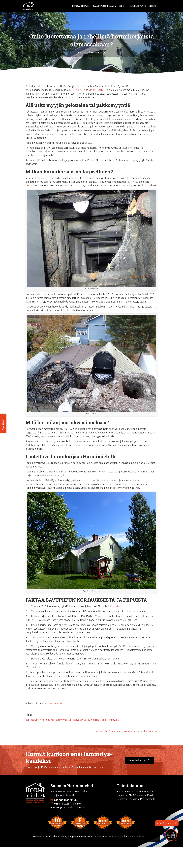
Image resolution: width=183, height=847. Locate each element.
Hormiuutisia (98, 52)
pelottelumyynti (110, 719)
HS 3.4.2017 (78, 89)
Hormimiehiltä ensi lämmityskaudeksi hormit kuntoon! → (125, 731)
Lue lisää (115, 606)
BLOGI (121, 6)
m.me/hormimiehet (74, 807)
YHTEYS (152, 6)
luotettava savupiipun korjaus (84, 719)
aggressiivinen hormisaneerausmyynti (46, 719)
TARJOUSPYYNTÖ (138, 6)
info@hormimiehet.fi (62, 795)
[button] (139, 760)
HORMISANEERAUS (80, 6)
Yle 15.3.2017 (96, 89)
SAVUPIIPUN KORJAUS (103, 6)
